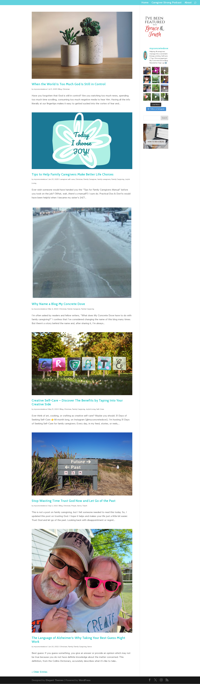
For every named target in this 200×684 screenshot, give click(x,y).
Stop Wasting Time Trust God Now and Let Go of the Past (74, 501)
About (188, 3)
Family (70, 647)
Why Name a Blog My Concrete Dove (58, 304)
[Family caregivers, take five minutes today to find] (147, 97)
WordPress (84, 680)
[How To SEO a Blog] (155, 148)
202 (55, 309)
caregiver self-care (67, 179)
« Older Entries (39, 671)
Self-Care (100, 409)
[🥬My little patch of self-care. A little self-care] (156, 88)
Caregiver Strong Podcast (167, 3)
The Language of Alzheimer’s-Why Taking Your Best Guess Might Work (78, 639)
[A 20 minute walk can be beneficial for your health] (156, 97)
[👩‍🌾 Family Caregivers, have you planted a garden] (156, 79)
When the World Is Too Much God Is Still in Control (69, 84)
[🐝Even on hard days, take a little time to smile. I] (156, 71)
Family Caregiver (90, 179)
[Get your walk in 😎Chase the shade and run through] (147, 79)
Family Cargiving (117, 179)
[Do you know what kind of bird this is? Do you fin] (164, 71)
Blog (60, 89)
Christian (66, 89)
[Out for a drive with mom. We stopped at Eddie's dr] (147, 88)
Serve (79, 506)
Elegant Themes (54, 680)
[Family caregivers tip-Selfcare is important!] (164, 79)
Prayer (73, 506)
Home (144, 3)
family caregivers (104, 179)
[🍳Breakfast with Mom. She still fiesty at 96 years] (147, 71)
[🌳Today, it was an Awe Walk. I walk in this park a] (164, 97)
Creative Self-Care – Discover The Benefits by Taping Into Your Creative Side (77, 402)
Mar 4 (50, 309)
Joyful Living (90, 409)
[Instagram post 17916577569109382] (164, 88)
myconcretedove (40, 89)
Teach (84, 506)
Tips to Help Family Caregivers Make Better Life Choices (73, 174)
